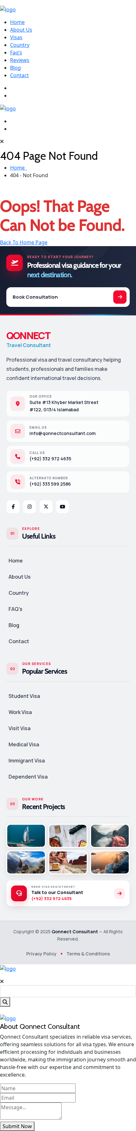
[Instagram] (29, 506)
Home (17, 22)
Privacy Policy (41, 954)
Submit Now (17, 1126)
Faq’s (16, 52)
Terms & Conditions (88, 954)
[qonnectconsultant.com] (8, 8)
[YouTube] (62, 506)
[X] (46, 506)
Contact (19, 75)
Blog (15, 67)
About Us (21, 29)
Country (19, 44)
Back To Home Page (23, 242)
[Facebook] (13, 506)
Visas (16, 37)
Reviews (19, 60)
